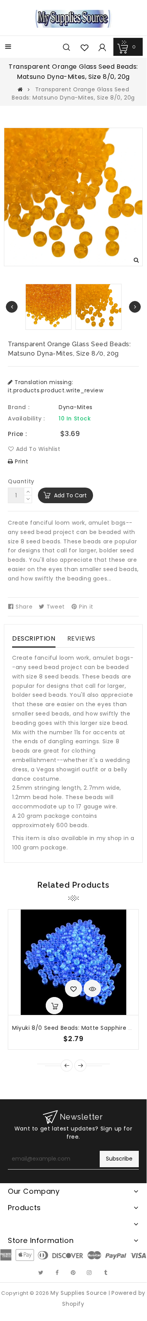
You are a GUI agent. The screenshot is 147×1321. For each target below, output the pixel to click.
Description (34, 638)
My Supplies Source (78, 1293)
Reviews (81, 638)
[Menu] (8, 47)
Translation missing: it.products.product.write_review (55, 386)
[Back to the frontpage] (20, 89)
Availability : (26, 418)
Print (20, 461)
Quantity (21, 481)
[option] (98, 307)
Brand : (18, 407)
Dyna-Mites (76, 407)
